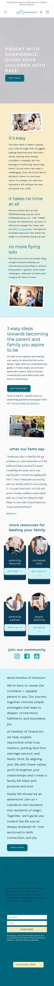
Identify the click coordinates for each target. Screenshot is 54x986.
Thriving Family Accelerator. (25, 403)
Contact (10, 872)
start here (15, 78)
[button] (5, 12)
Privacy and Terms (15, 866)
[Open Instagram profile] (17, 656)
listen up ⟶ (15, 627)
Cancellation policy (38, 980)
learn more (17, 847)
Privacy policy (30, 976)
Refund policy (16, 976)
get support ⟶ (39, 573)
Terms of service (45, 976)
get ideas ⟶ (14, 571)
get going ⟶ (39, 629)
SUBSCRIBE (27, 929)
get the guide (18, 388)
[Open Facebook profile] (27, 656)
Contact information (19, 980)
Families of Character (26, 973)
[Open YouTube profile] (37, 656)
